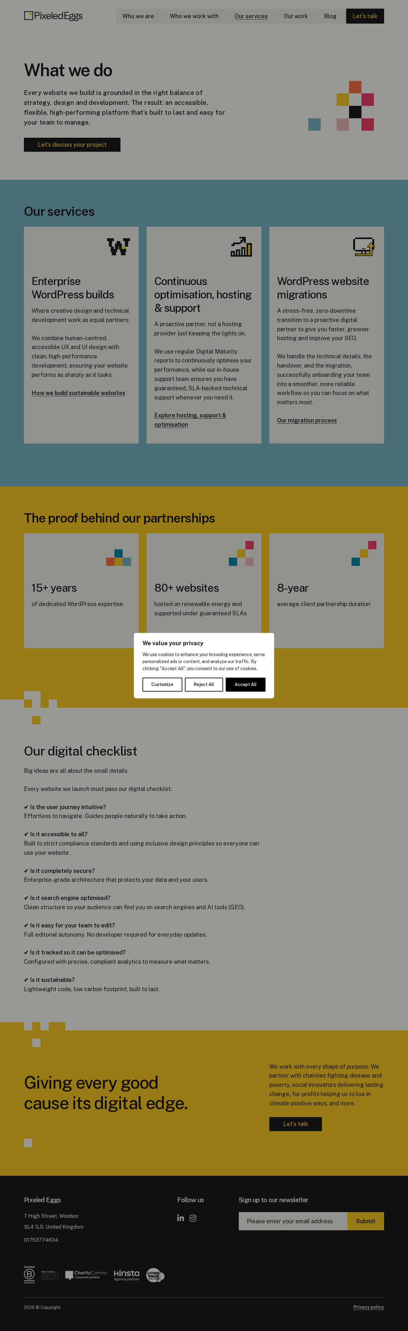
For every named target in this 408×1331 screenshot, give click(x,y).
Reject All (203, 684)
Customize (162, 684)
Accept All (246, 684)
